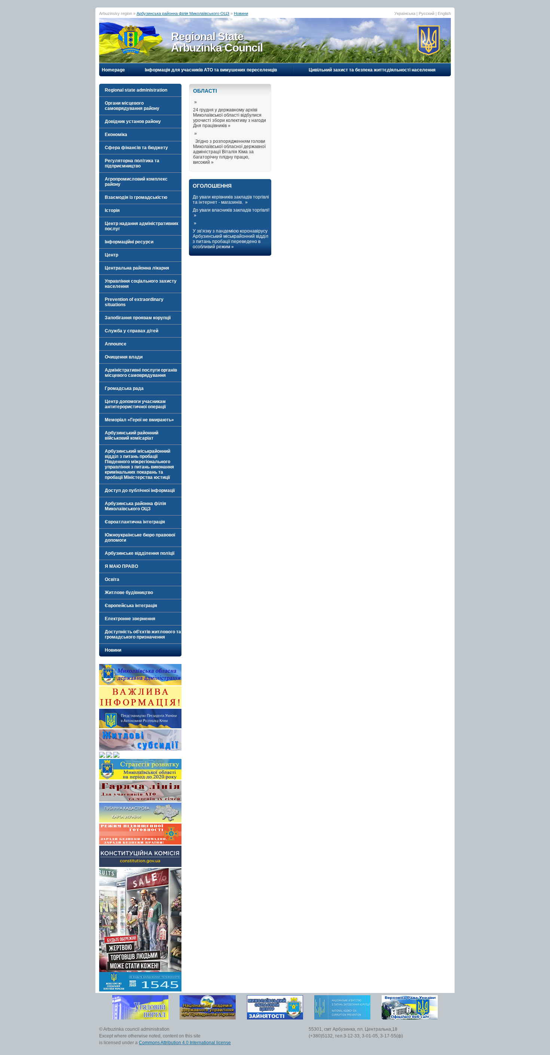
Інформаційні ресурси (129, 241)
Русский (426, 13)
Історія (112, 210)
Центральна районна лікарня (137, 268)
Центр (111, 255)
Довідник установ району (133, 121)
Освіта (112, 579)
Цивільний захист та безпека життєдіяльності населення (372, 70)
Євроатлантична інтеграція (135, 522)
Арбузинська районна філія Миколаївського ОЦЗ (183, 13)
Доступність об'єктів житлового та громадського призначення (143, 634)
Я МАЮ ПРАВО (121, 566)
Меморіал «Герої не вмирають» (139, 419)
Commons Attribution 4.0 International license (185, 1042)
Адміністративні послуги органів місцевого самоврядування (141, 372)
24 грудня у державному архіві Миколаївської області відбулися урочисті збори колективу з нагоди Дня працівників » (229, 117)
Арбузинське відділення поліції (139, 553)
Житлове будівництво (129, 592)
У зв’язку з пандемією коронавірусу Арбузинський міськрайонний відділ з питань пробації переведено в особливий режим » (230, 238)
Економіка (116, 134)
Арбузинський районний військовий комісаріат (131, 435)
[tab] (140, 90)
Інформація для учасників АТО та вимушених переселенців (211, 70)
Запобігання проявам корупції (138, 317)
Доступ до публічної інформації (140, 490)
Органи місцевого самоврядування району (132, 106)
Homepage (113, 70)
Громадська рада (124, 388)
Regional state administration (136, 90)
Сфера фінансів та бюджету (136, 147)
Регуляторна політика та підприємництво (132, 163)
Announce (115, 344)
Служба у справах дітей (131, 330)
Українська (404, 13)
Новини (241, 13)
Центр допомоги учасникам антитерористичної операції (135, 404)
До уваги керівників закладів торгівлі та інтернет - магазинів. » (231, 199)
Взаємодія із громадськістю (136, 197)
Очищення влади (124, 357)
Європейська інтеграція (131, 605)
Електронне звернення (130, 618)
